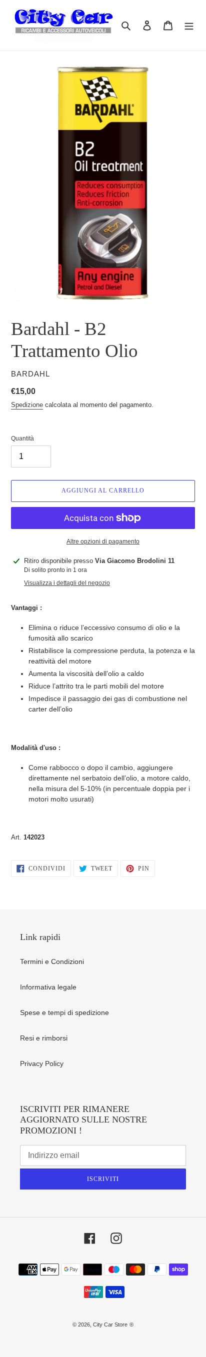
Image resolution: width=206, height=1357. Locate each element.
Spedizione (27, 404)
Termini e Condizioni (52, 962)
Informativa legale (48, 987)
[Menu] (189, 25)
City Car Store (110, 1325)
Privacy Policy (42, 1064)
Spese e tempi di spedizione (64, 1012)
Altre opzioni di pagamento (103, 541)
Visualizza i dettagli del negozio (67, 583)
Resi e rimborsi (44, 1038)
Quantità (22, 438)
